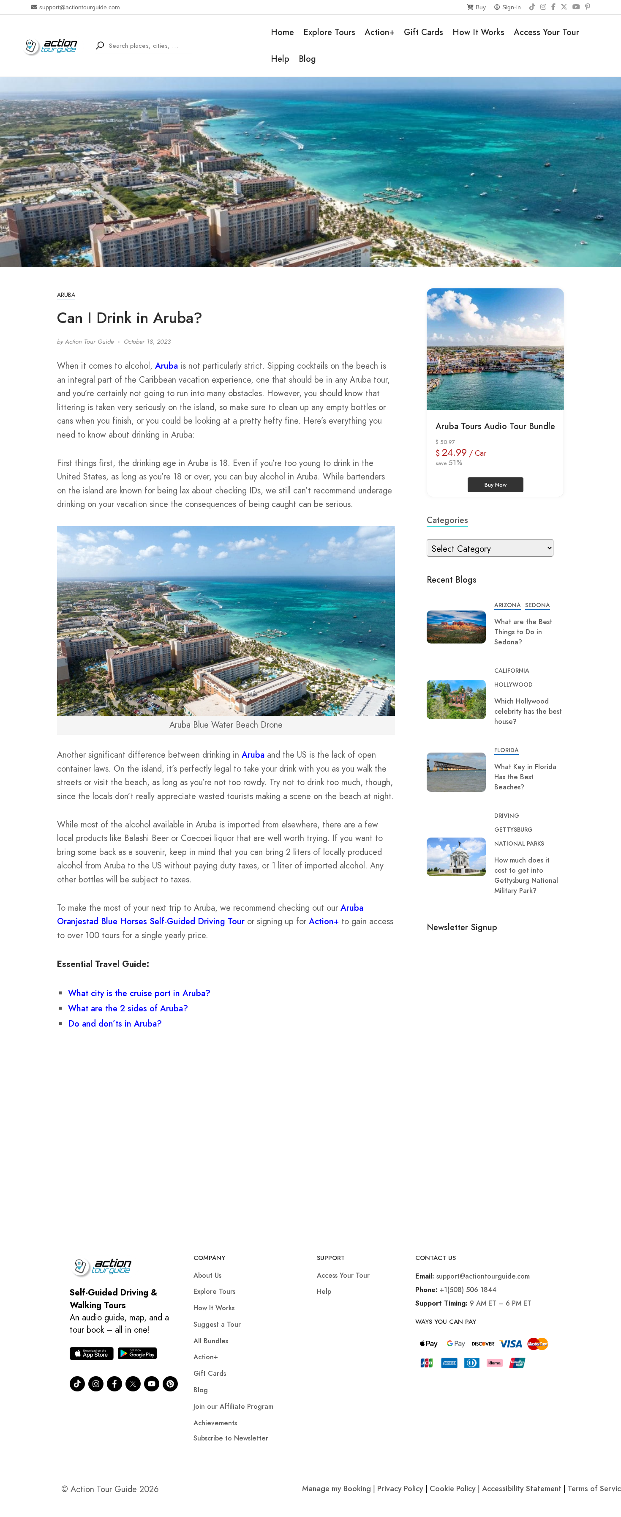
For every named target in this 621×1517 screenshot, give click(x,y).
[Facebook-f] (114, 1383)
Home (282, 32)
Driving (506, 815)
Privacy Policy (400, 1488)
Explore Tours (329, 32)
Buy (481, 7)
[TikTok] (532, 7)
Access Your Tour (546, 32)
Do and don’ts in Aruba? (115, 1024)
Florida (506, 750)
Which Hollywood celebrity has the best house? (528, 711)
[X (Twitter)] (564, 7)
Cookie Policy (453, 1488)
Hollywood (513, 684)
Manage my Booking (337, 1488)
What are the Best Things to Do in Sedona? (523, 632)
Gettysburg (513, 829)
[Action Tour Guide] (52, 45)
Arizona (507, 605)
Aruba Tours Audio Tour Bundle (495, 426)
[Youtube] (151, 1383)
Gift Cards (423, 32)
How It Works (478, 32)
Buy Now (496, 485)
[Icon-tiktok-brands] (77, 1383)
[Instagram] (543, 7)
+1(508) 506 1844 (468, 1290)
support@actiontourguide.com (79, 7)
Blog (307, 59)
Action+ (380, 32)
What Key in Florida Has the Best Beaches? (525, 777)
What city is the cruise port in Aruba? (139, 993)
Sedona (537, 605)
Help (280, 59)
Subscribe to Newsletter (230, 1438)
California (511, 670)
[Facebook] (553, 7)
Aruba (66, 294)
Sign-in (511, 7)
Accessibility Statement (521, 1488)
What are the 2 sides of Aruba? (128, 1008)
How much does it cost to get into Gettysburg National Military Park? (526, 875)
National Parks (519, 843)
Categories (447, 520)
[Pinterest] (587, 7)
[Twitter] (133, 1383)
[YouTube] (576, 7)
